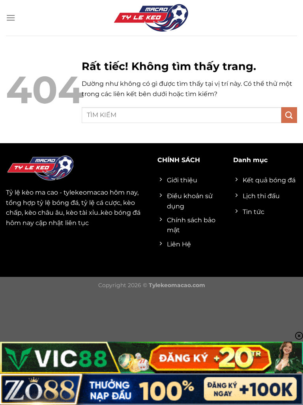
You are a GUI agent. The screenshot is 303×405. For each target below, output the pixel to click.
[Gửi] (289, 115)
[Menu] (10, 17)
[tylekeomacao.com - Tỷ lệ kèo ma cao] (151, 18)
